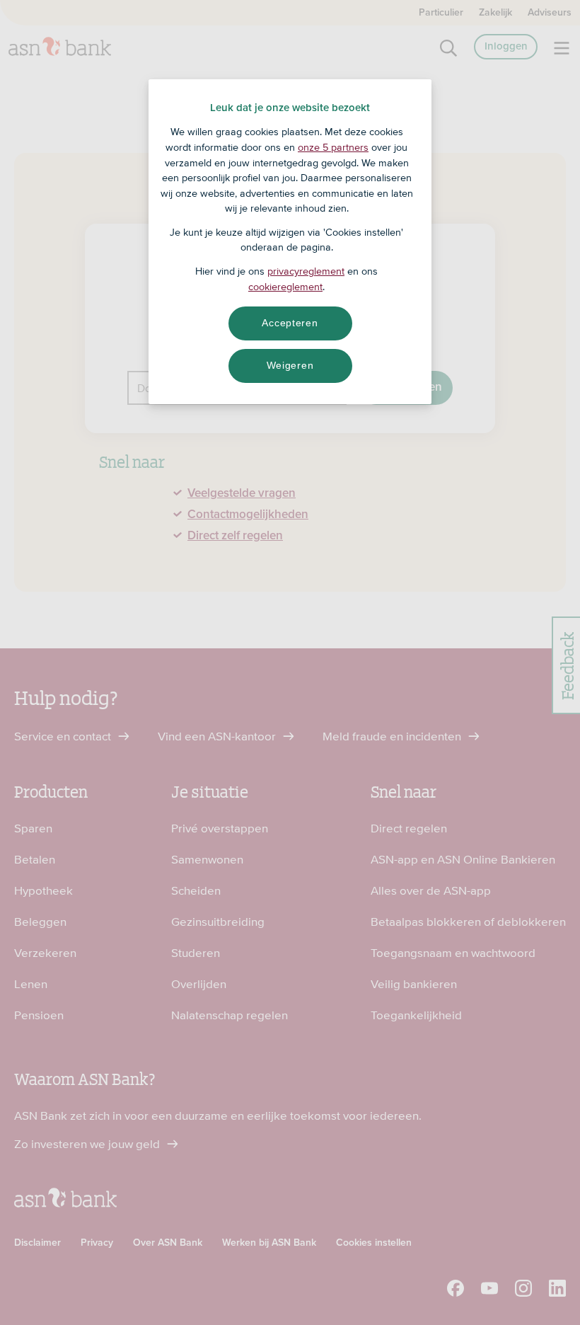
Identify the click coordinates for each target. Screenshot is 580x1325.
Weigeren (290, 365)
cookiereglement (285, 286)
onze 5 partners (333, 147)
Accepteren (290, 322)
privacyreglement (305, 271)
